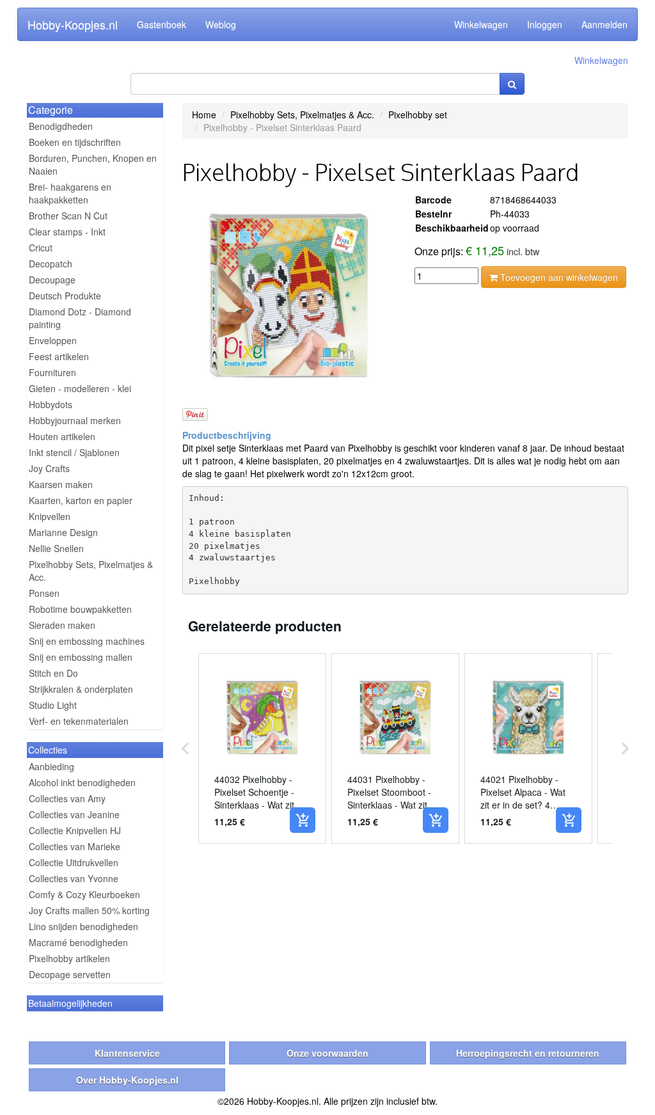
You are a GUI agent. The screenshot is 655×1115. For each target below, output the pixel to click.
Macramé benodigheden (78, 942)
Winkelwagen (481, 24)
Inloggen (544, 24)
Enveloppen (53, 340)
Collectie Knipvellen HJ (75, 830)
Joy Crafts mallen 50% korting (89, 910)
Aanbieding (51, 766)
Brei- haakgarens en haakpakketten (70, 193)
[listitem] (262, 748)
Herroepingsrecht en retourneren (527, 1053)
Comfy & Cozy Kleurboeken (84, 894)
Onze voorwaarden (327, 1053)
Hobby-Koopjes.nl (73, 24)
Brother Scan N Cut (68, 215)
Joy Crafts (49, 468)
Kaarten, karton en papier (80, 500)
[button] (185, 748)
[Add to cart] (302, 820)
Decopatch (50, 263)
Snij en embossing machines (87, 641)
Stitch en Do (53, 673)
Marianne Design (63, 532)
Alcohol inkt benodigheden (82, 782)
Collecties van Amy (67, 798)
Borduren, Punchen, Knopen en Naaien (93, 164)
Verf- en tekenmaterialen (79, 721)
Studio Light (53, 705)
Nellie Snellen (56, 548)
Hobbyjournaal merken (75, 420)
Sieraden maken (62, 625)
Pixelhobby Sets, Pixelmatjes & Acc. (91, 570)
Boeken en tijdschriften (75, 142)
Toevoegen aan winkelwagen (558, 277)
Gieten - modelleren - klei (80, 388)
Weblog (220, 24)
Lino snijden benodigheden (83, 926)
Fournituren (52, 372)
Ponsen (44, 593)
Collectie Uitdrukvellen (73, 862)
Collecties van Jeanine (74, 814)
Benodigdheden (61, 126)
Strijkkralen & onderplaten (81, 689)
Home (204, 114)
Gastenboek (161, 24)
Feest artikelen (59, 356)
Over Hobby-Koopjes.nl (127, 1079)
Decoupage (52, 279)
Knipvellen (49, 516)
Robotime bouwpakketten (80, 609)
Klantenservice (127, 1053)
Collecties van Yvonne (73, 878)
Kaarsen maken (61, 484)
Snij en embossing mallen (80, 657)
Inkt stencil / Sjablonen (74, 452)
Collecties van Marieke (74, 846)
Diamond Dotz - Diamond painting (80, 318)
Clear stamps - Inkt (67, 231)
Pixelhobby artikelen (69, 958)
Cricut (40, 247)
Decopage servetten (70, 974)
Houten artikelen (62, 436)
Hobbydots (50, 404)
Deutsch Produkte (65, 295)
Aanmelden (604, 24)
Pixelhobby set (417, 114)
